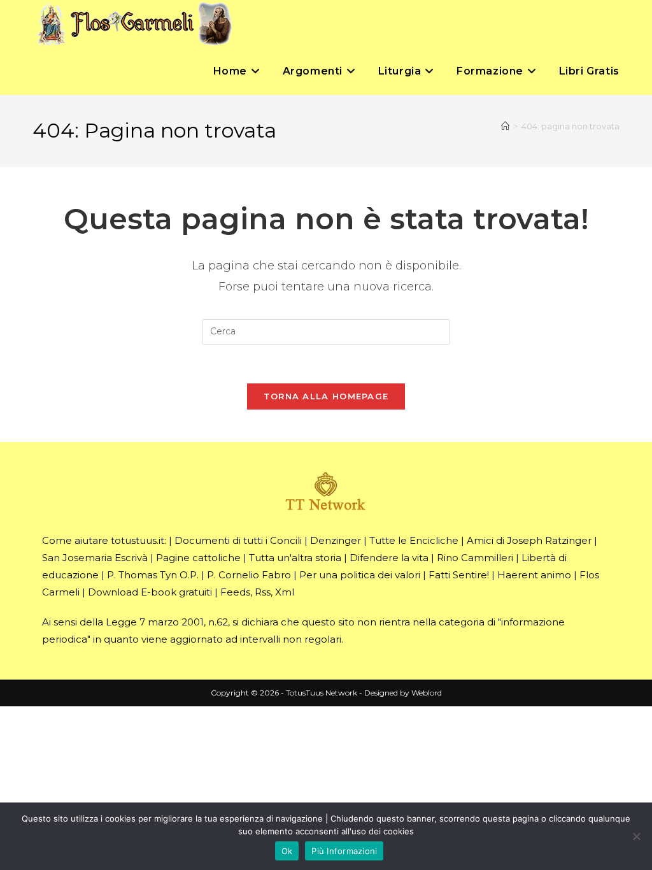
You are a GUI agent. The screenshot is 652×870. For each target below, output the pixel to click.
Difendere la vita (389, 558)
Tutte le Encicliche (413, 540)
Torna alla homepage (326, 396)
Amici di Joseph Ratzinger (529, 540)
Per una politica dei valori (359, 575)
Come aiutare (75, 540)
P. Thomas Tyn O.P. (153, 575)
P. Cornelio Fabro (249, 575)
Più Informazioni (344, 851)
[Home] (505, 126)
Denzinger (335, 540)
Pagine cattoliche (198, 558)
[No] (636, 836)
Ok (287, 851)
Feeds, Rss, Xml (257, 592)
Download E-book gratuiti (150, 592)
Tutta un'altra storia (295, 558)
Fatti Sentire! (459, 575)
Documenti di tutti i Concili (238, 540)
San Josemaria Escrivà (95, 558)
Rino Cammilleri (475, 558)
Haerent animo (534, 575)
